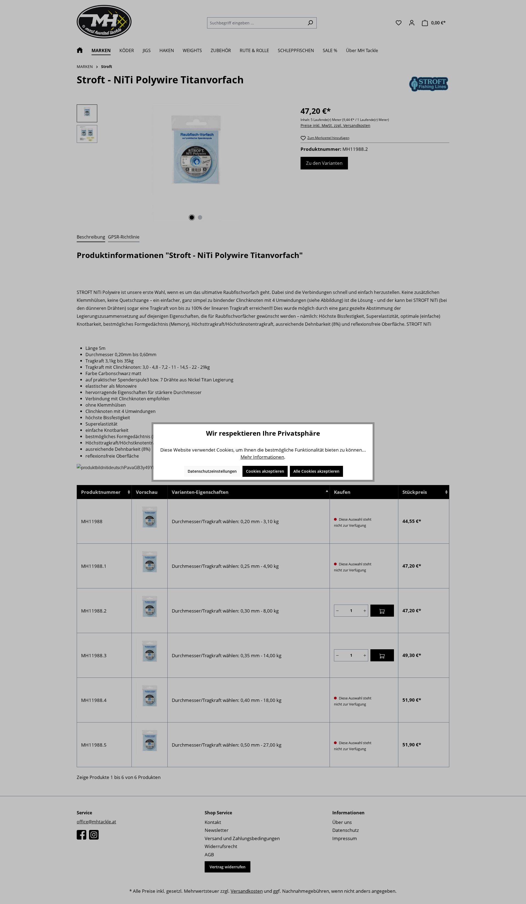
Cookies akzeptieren (265, 471)
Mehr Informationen (262, 457)
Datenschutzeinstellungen (212, 471)
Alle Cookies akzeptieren (316, 471)
